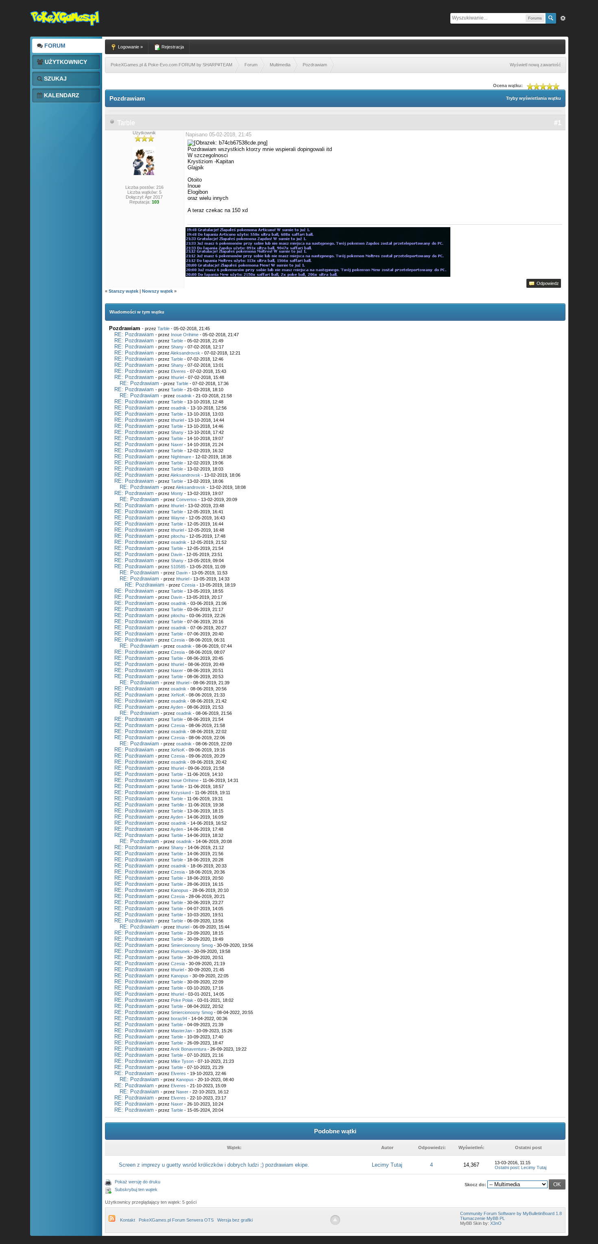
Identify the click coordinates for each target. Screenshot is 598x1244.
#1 (557, 122)
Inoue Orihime (185, 334)
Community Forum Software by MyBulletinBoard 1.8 (511, 1213)
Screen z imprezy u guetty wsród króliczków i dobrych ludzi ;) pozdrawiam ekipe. (214, 1165)
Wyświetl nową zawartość (535, 64)
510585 (178, 566)
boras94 (179, 1018)
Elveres (178, 371)
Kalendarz (60, 95)
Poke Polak (182, 1000)
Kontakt (127, 1220)
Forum (54, 45)
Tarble (126, 122)
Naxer (177, 444)
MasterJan (181, 1030)
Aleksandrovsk (185, 352)
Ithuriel (177, 377)
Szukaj (54, 78)
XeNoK (178, 694)
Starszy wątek (123, 291)
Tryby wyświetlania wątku (533, 98)
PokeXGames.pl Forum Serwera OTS (176, 1220)
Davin (176, 554)
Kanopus (179, 890)
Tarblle (177, 786)
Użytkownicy (65, 62)
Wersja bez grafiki (235, 1220)
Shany (177, 346)
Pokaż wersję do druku (137, 1181)
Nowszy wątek (157, 291)
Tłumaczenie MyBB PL (482, 1218)
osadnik (184, 395)
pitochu (178, 536)
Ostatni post (507, 1167)
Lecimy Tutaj (387, 1165)
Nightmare (181, 456)
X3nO (496, 1223)
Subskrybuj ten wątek (136, 1189)
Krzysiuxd (181, 792)
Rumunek (180, 951)
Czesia (188, 585)
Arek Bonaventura (188, 1049)
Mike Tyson (182, 1061)
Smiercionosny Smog (192, 945)
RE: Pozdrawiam (134, 334)
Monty (177, 493)
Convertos (186, 499)
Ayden (176, 707)
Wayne (178, 517)
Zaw (563, 18)
